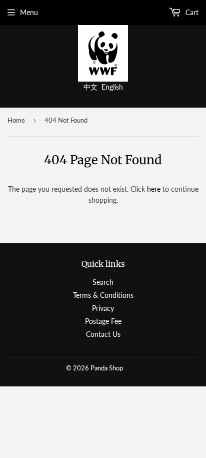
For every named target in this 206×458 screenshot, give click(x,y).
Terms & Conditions (103, 295)
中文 (91, 87)
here (153, 189)
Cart (191, 12)
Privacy (103, 308)
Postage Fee (103, 321)
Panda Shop (106, 368)
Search (103, 282)
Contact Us (103, 334)
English (112, 87)
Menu (29, 12)
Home (16, 120)
